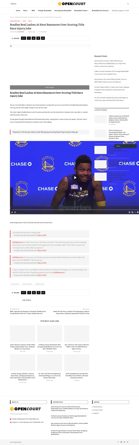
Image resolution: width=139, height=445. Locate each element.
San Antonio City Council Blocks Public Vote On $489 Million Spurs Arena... (77, 347)
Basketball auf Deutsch (100, 11)
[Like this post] (24, 38)
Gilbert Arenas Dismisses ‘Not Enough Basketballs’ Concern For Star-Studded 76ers (49, 347)
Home (18, 11)
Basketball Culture (81, 11)
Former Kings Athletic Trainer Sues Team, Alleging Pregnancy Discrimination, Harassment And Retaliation (111, 89)
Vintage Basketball (44, 11)
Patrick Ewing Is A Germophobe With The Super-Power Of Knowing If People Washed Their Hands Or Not (119, 134)
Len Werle (20, 32)
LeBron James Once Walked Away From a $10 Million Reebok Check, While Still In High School (119, 119)
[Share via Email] (43, 38)
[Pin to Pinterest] (38, 38)
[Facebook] (11, 4)
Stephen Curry (39, 284)
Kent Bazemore (27, 284)
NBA (33, 11)
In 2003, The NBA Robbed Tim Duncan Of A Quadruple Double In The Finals (118, 150)
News (25, 11)
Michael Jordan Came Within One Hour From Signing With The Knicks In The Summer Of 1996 (118, 177)
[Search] (128, 4)
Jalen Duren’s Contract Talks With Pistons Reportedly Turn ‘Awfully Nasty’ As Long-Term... (22, 347)
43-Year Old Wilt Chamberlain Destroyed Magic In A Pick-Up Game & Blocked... (49, 376)
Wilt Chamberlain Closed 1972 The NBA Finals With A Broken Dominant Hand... (76, 376)
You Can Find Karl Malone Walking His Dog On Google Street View (118, 163)
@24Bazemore (17, 242)
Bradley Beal (15, 284)
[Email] (14, 4)
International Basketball (62, 11)
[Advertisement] (111, 34)
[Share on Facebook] (29, 38)
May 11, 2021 (42, 235)
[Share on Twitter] (34, 38)
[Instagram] (12, 4)
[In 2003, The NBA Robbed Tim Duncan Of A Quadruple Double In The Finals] (100, 150)
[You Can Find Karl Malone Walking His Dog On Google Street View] (100, 164)
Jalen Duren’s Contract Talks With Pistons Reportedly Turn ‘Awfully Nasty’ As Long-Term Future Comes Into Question (110, 63)
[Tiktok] (15, 4)
